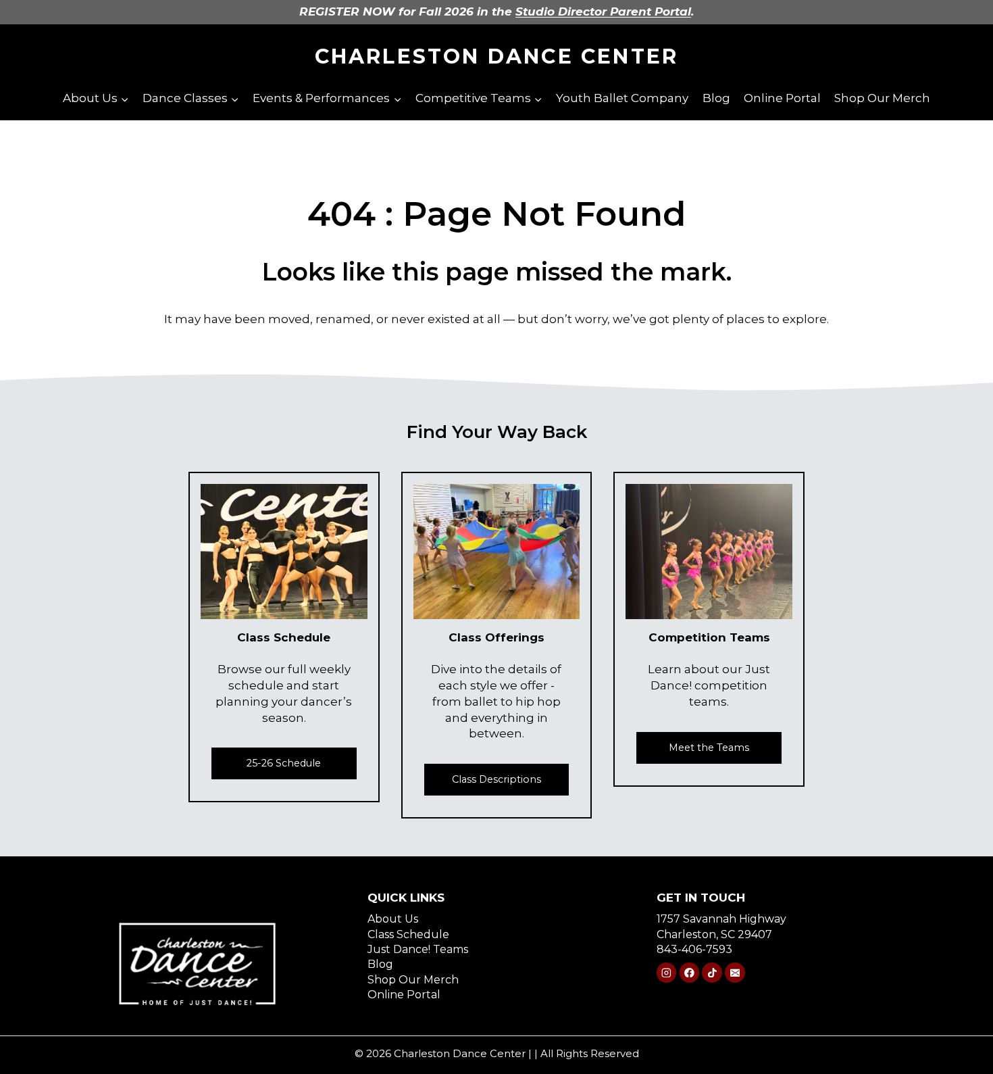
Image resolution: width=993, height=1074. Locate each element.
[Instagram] (666, 972)
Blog (716, 98)
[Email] (734, 972)
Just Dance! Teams (417, 949)
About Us (392, 918)
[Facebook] (689, 972)
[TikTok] (711, 972)
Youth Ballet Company (622, 98)
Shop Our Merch (882, 98)
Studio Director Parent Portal (603, 11)
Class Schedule (408, 934)
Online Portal (782, 98)
